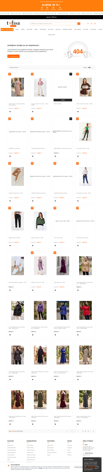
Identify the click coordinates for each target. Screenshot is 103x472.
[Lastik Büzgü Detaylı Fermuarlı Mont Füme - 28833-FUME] (18, 355)
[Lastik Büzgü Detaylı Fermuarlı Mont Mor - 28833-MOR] (40, 310)
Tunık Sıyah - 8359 (58, 237)
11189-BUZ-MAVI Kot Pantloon (60, 193)
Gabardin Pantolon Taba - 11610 (16, 193)
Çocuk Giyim (51, 34)
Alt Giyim (85, 29)
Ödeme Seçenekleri (52, 452)
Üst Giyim (50, 29)
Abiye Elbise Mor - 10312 (59, 282)
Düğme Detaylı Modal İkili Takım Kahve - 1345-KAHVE (17, 417)
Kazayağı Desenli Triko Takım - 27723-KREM (39, 104)
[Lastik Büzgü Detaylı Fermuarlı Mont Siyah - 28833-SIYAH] (18, 310)
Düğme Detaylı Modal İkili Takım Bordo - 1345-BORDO (63, 417)
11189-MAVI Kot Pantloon (14, 148)
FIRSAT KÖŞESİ (57, 103)
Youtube (69, 452)
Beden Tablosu (50, 450)
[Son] (93, 431)
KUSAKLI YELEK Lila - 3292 (37, 282)
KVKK (8, 459)
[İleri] (91, 431)
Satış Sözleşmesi (11, 452)
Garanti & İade (10, 454)
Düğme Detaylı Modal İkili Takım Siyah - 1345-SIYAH (40, 372)
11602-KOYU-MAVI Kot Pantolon (38, 193)
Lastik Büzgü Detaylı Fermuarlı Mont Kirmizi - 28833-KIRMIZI (85, 328)
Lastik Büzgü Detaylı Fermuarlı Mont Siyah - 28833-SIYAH (17, 328)
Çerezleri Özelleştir (79, 467)
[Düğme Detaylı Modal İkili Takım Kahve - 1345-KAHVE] (18, 400)
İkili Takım (29, 29)
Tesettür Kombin (30, 450)
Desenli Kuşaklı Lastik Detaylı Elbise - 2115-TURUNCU (17, 104)
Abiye (17, 29)
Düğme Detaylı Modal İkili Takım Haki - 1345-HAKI (39, 417)
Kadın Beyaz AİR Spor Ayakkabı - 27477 (17, 282)
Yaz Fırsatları (7, 29)
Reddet (41, 468)
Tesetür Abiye (30, 445)
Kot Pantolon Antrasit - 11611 (83, 148)
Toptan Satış (50, 445)
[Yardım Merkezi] (88, 23)
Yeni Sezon (43, 29)
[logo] (13, 22)
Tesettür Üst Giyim (31, 454)
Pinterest (69, 454)
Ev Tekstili (93, 29)
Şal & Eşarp (77, 29)
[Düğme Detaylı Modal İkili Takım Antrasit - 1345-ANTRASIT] (85, 400)
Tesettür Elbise (30, 447)
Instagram (69, 447)
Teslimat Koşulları (11, 447)
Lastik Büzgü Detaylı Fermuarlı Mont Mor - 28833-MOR (39, 328)
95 (85, 431)
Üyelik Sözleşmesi (11, 450)
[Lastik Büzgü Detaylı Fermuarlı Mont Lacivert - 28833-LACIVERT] (63, 310)
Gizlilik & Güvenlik (11, 457)
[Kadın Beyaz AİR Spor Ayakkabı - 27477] (18, 266)
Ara (79, 23)
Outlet (100, 29)
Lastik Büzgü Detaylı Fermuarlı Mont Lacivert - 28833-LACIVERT (62, 328)
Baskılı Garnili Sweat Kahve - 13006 (84, 103)
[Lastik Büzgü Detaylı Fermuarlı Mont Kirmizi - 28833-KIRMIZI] (85, 310)
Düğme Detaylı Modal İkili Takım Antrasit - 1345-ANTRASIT (84, 417)
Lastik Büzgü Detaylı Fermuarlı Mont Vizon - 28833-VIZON (85, 283)
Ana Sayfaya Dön (14, 56)
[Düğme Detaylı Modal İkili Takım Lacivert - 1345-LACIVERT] (63, 355)
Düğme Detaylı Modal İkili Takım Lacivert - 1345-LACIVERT (61, 372)
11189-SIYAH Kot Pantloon (14, 237)
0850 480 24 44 (86, 455)
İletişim (49, 454)
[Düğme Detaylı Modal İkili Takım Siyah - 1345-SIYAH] (40, 355)
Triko (36, 29)
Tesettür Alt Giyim (31, 459)
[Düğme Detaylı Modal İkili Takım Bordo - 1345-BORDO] (63, 400)
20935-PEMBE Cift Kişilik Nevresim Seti (63, 148)
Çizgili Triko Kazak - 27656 (37, 237)
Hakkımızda (10, 445)
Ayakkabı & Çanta (67, 29)
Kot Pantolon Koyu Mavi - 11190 (84, 193)
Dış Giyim (57, 29)
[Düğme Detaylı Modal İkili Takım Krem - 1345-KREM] (85, 355)
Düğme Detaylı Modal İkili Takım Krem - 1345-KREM (85, 372)
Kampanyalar (50, 447)
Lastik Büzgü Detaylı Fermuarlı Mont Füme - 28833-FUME (17, 372)
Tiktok (68, 450)
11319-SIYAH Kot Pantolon (82, 237)
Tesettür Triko (30, 452)
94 (83, 431)
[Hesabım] (91, 23)
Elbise (23, 29)
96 (88, 431)
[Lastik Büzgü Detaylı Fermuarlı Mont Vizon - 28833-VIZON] (85, 266)
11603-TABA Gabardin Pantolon (38, 148)
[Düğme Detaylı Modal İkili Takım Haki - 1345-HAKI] (40, 400)
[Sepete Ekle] (10, 111)
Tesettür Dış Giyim (31, 457)
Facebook (69, 445)
